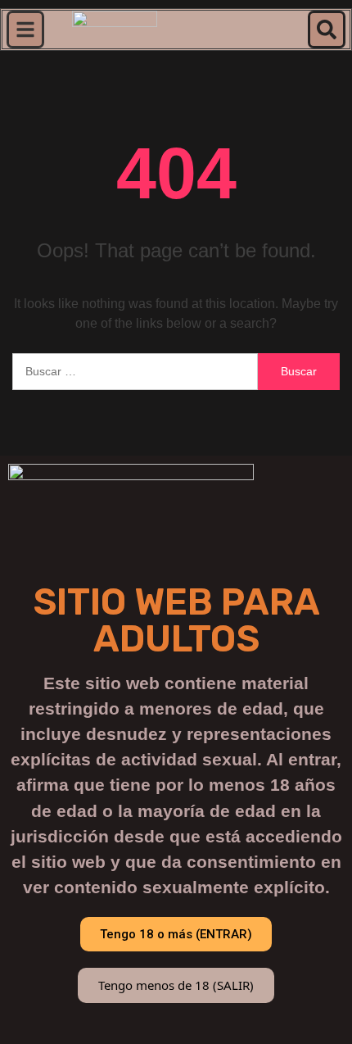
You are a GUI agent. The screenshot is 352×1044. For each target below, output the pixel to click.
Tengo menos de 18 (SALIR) (176, 985)
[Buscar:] (135, 371)
